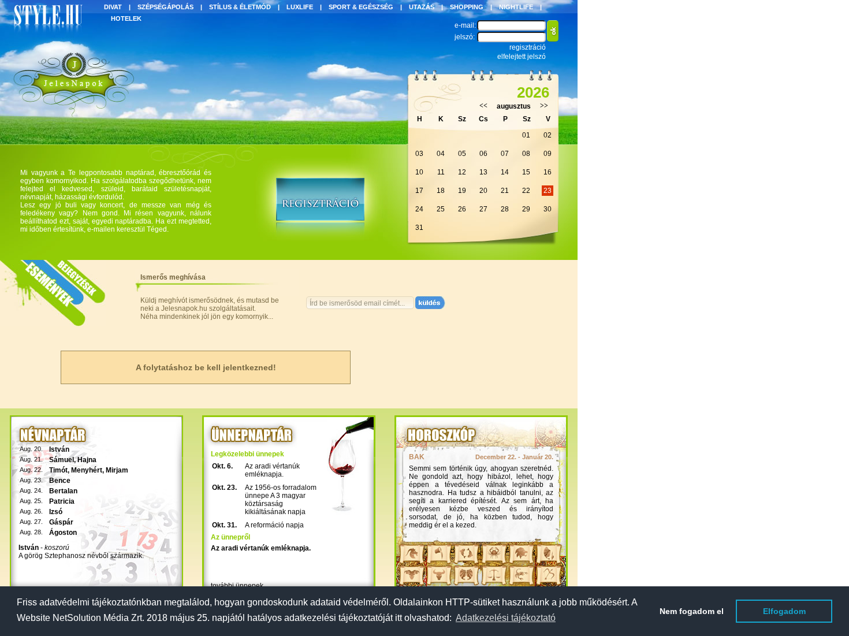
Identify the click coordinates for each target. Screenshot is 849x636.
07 (505, 154)
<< (483, 106)
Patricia (62, 501)
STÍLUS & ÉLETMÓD (240, 6)
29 (526, 209)
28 (505, 209)
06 (483, 154)
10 (419, 172)
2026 (533, 92)
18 (441, 191)
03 (419, 154)
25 (441, 209)
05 (462, 154)
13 (483, 172)
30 (547, 209)
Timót (58, 470)
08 (526, 154)
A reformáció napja (274, 525)
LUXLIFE (299, 6)
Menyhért (86, 470)
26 (462, 209)
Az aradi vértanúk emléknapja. (272, 470)
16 (547, 172)
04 (441, 154)
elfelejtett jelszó (521, 57)
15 (526, 172)
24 (419, 209)
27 (483, 209)
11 (441, 172)
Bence (59, 481)
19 (462, 191)
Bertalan (63, 491)
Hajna (86, 460)
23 (547, 191)
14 (505, 172)
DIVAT (113, 6)
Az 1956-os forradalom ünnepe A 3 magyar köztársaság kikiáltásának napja (280, 499)
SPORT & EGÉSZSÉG (361, 6)
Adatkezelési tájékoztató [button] (506, 618)
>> (544, 106)
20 (483, 191)
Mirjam (117, 470)
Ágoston (63, 533)
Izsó (55, 512)
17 (419, 191)
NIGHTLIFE (516, 6)
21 (505, 191)
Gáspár (61, 522)
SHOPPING (466, 6)
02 (547, 135)
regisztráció (527, 47)
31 (419, 228)
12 (462, 172)
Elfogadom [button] (784, 611)
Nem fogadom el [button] (692, 611)
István (59, 449)
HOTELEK (126, 18)
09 (547, 154)
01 (526, 135)
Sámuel (61, 460)
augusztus (514, 106)
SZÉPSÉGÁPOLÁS (165, 6)
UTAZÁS (421, 6)
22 (526, 191)
